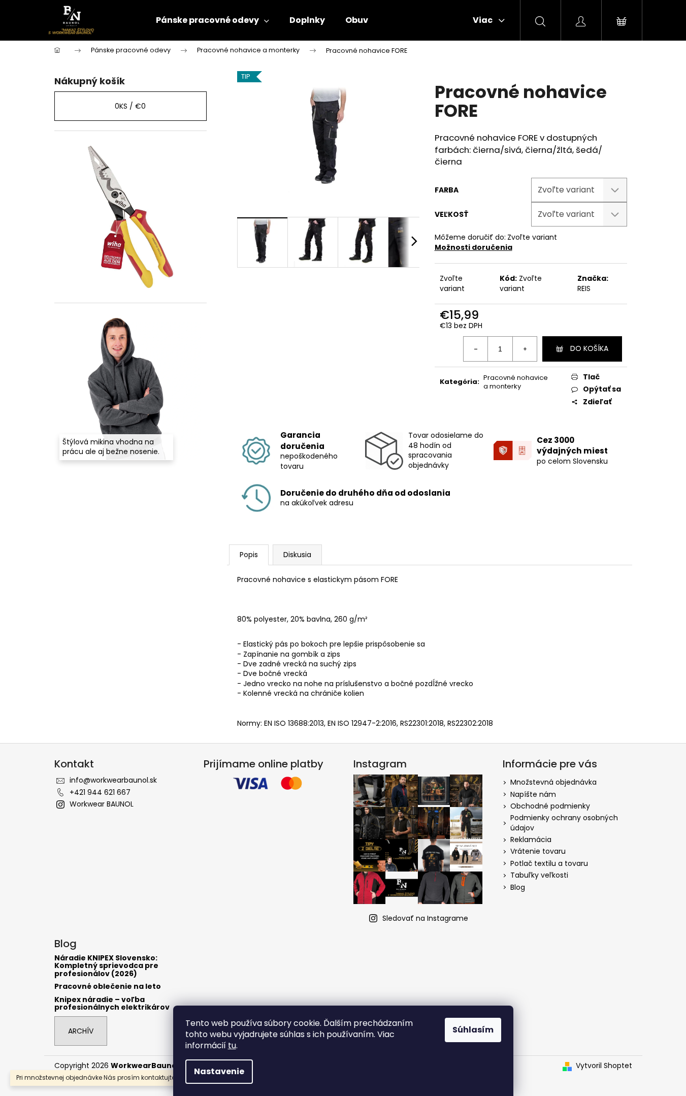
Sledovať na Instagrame (425, 918)
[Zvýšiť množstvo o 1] (524, 349)
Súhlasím (473, 1030)
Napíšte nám (533, 794)
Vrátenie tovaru (538, 851)
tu (232, 1045)
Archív (80, 1031)
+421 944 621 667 (100, 792)
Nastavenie (219, 1071)
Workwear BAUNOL (102, 804)
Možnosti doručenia (473, 247)
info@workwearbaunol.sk (113, 780)
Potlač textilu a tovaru (549, 863)
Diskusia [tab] (297, 555)
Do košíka (589, 348)
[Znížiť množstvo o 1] (476, 349)
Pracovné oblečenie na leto (107, 986)
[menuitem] (212, 20)
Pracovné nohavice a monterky (515, 382)
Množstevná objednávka (553, 782)
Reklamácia (530, 839)
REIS (584, 288)
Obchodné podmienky (550, 806)
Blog (517, 887)
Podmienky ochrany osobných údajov (564, 822)
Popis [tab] (249, 555)
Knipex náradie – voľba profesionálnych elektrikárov (112, 1004)
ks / (130, 106)
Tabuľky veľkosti (539, 875)
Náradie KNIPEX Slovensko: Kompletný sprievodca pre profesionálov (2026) (106, 966)
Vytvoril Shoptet (604, 1066)
